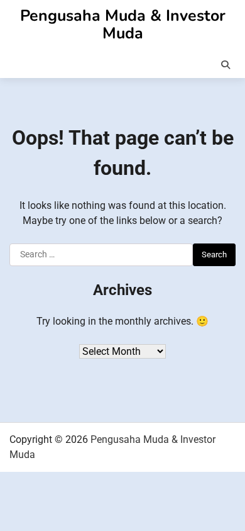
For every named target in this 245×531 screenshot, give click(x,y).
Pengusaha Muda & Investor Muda (123, 24)
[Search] (225, 64)
